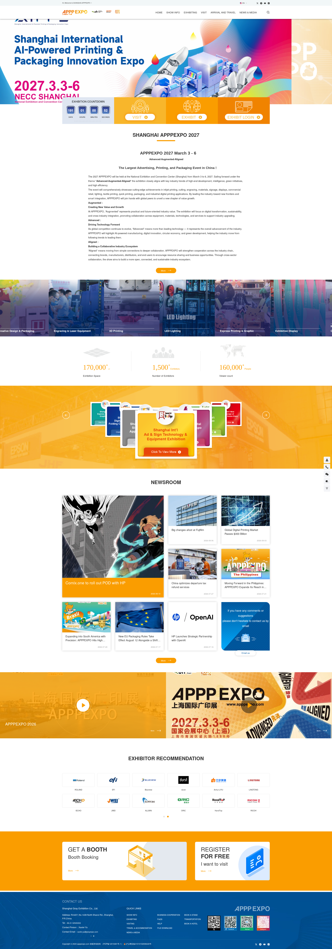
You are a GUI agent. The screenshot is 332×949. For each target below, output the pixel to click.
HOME (158, 12)
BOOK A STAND (191, 915)
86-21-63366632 (74, 923)
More (163, 270)
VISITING (130, 923)
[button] (66, 415)
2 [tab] (166, 91)
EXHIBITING (190, 12)
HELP (159, 923)
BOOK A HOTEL (191, 923)
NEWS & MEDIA (248, 12)
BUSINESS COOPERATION (168, 915)
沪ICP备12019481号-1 (112, 944)
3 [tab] (170, 91)
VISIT (204, 12)
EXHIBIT (189, 117)
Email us (246, 652)
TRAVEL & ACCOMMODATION (139, 928)
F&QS (159, 919)
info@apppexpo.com (85, 931)
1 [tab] (162, 91)
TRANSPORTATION (192, 919)
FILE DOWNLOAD (164, 928)
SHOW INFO (173, 12)
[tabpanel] (166, 61)
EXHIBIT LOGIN (240, 117)
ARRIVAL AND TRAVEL (223, 12)
